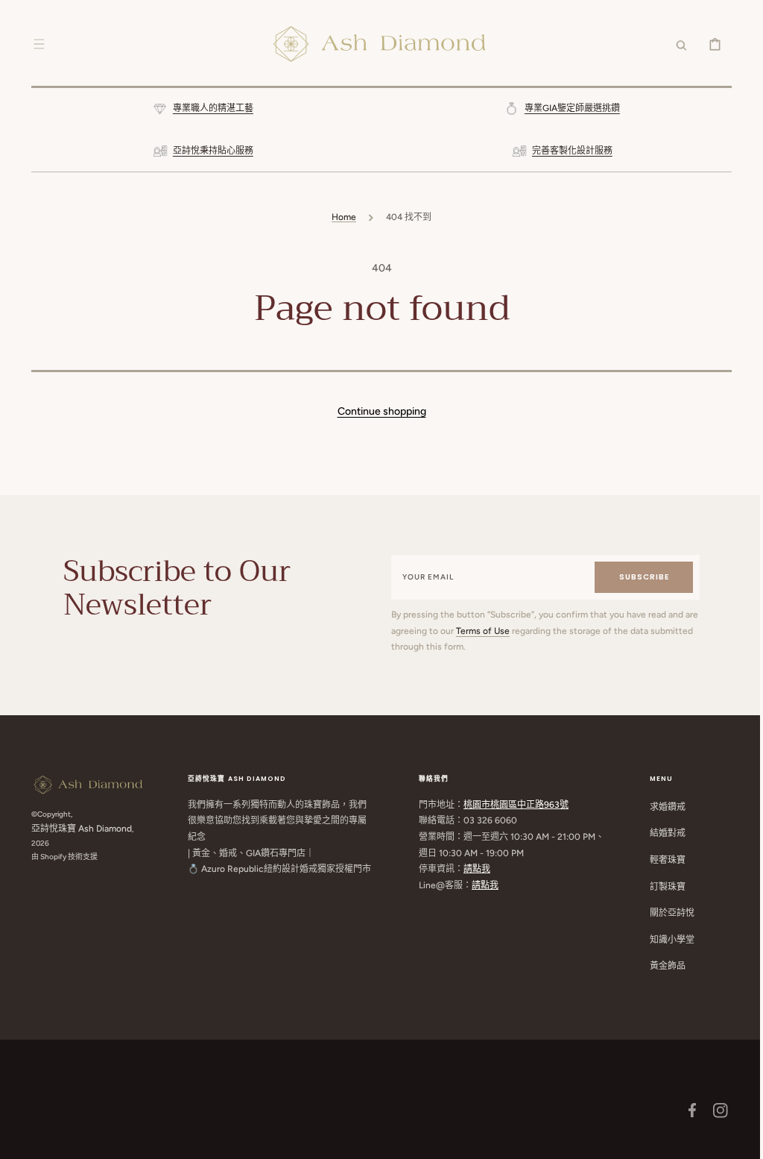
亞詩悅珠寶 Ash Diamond (76, 828)
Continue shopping (376, 411)
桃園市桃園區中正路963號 (510, 805)
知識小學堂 (667, 940)
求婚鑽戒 (662, 807)
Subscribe (637, 576)
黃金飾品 (662, 966)
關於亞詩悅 (667, 913)
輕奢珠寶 (662, 860)
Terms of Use (494, 631)
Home (338, 217)
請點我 (471, 869)
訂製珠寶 (662, 887)
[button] (33, 44)
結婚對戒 (662, 833)
